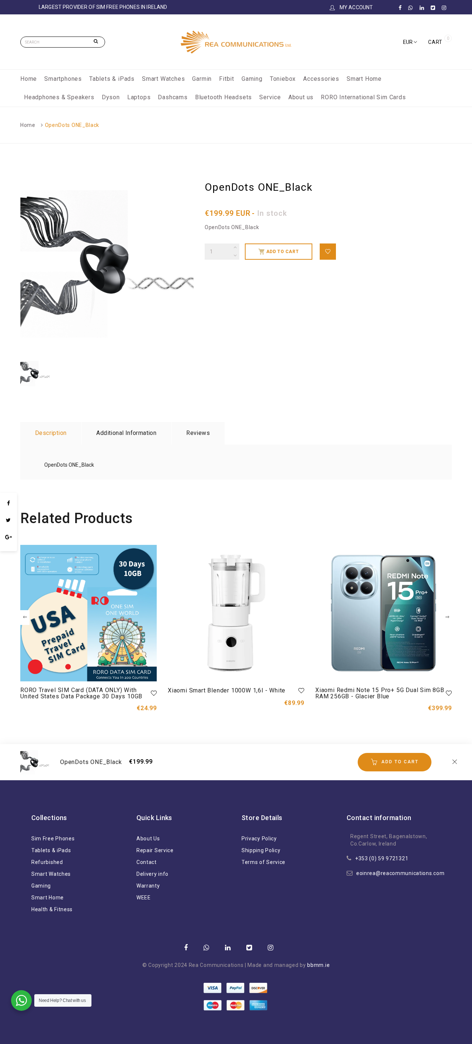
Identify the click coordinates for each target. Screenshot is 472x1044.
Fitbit (226, 78)
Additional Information (126, 432)
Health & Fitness (52, 909)
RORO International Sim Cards (363, 97)
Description (50, 432)
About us (300, 97)
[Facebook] (8, 503)
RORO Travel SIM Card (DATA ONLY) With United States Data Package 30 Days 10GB (81, 693)
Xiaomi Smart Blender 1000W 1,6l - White (226, 690)
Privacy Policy (259, 838)
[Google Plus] (8, 537)
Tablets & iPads (112, 78)
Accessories (321, 78)
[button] (410, 42)
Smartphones (63, 78)
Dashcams (172, 97)
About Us (148, 838)
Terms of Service (263, 862)
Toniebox (283, 78)
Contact (146, 862)
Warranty (148, 886)
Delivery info (152, 874)
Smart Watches (163, 78)
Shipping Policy (261, 850)
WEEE (143, 897)
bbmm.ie (318, 965)
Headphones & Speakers (59, 97)
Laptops (139, 97)
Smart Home (364, 78)
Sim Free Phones (53, 838)
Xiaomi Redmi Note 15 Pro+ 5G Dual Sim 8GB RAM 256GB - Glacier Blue (379, 693)
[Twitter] (8, 520)
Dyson (111, 97)
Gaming (252, 78)
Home (28, 78)
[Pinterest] (8, 547)
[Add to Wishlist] (328, 251)
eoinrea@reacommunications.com (400, 873)
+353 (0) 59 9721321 (381, 858)
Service (270, 97)
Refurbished (47, 862)
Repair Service (155, 850)
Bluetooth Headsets (223, 97)
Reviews (198, 432)
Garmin (202, 78)
